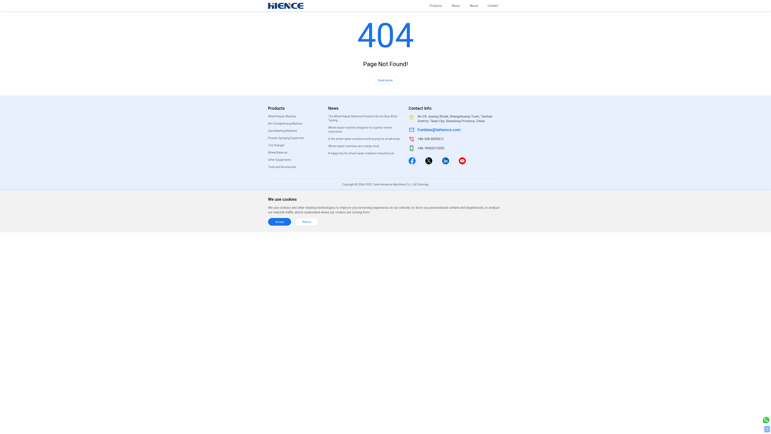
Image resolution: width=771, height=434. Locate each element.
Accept (279, 221)
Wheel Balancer (278, 152)
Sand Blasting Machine (282, 130)
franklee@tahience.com (439, 129)
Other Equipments (279, 159)
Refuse (306, 221)
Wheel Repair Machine (282, 116)
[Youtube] (462, 160)
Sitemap (423, 184)
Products (435, 6)
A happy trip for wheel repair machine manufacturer (361, 153)
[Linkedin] (445, 160)
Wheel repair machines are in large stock (353, 146)
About (474, 6)
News (456, 6)
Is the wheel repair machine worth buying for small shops (364, 138)
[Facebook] (412, 160)
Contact (492, 6)
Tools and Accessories (282, 167)
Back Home (385, 80)
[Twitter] (428, 160)
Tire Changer (276, 145)
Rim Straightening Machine (285, 123)
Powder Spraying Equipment (286, 138)
